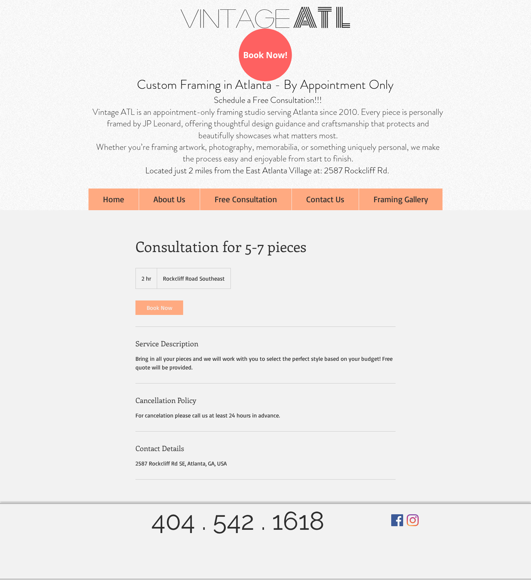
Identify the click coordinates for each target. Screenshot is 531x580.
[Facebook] (397, 520)
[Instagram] (413, 520)
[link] (159, 307)
